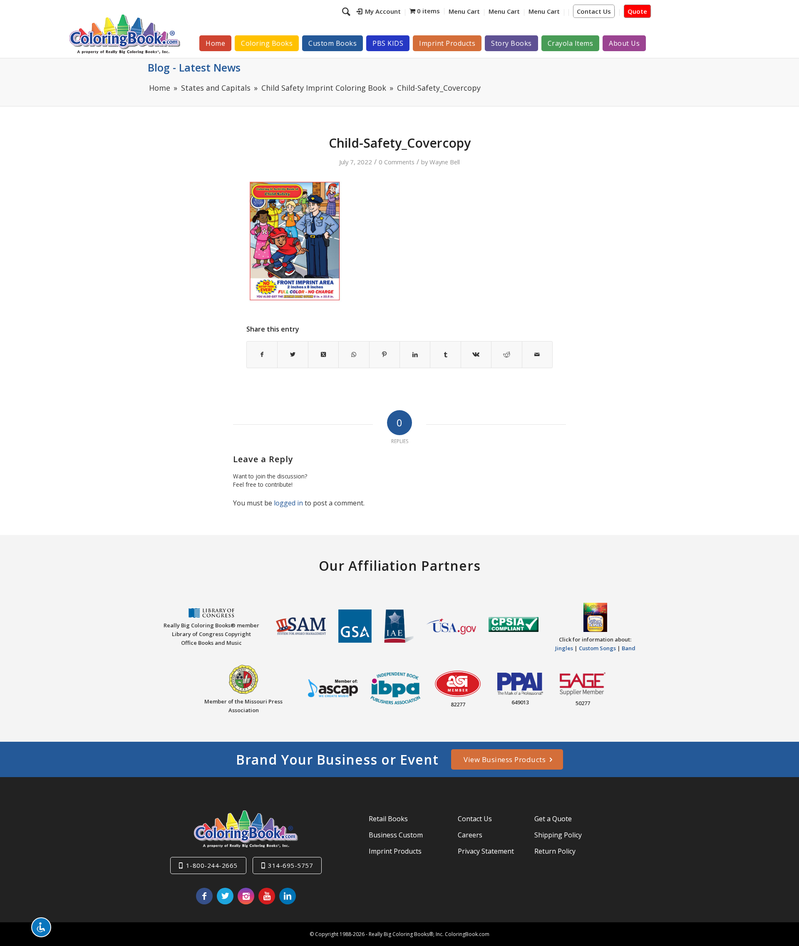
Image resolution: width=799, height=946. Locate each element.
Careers (470, 835)
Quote (637, 11)
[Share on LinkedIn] (415, 354)
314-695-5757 (290, 865)
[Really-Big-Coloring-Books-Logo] (124, 34)
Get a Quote (553, 818)
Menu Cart (464, 11)
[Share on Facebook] (262, 354)
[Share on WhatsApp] (354, 354)
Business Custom (396, 835)
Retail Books (388, 818)
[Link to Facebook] (204, 896)
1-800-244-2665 (212, 865)
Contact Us (594, 11)
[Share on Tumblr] (445, 354)
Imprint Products (395, 851)
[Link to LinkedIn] (287, 896)
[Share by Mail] (537, 354)
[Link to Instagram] (246, 896)
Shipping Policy (558, 835)
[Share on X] (293, 354)
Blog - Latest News (194, 67)
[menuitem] (378, 12)
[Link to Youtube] (266, 896)
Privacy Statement (486, 851)
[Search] (347, 11)
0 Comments (396, 162)
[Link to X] (225, 896)
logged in (288, 503)
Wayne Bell (444, 162)
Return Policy (555, 851)
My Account (383, 11)
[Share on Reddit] (506, 354)
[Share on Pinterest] (385, 354)
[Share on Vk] (476, 354)
